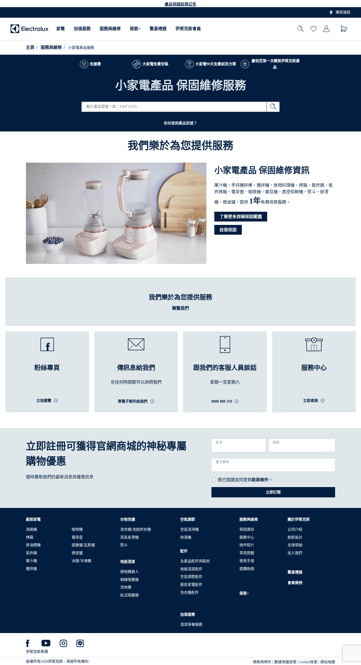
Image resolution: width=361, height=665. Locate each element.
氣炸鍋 (31, 553)
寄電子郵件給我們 (132, 401)
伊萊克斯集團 (37, 652)
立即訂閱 (273, 492)
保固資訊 (246, 529)
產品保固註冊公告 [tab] (180, 4)
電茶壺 (77, 537)
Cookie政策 (308, 662)
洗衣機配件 (189, 593)
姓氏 (276, 442)
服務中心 (246, 537)
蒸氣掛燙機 (129, 537)
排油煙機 (33, 545)
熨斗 (124, 545)
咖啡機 (77, 529)
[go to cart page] (344, 29)
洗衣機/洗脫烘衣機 (135, 529)
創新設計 (295, 537)
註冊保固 (228, 230)
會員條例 (295, 583)
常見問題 (246, 553)
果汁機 (31, 561)
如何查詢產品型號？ (180, 123)
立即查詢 (310, 401)
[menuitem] (60, 29)
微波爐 (77, 553)
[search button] (273, 107)
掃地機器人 (129, 572)
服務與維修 (110, 29)
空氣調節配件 (191, 577)
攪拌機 (31, 569)
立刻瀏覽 (43, 401)
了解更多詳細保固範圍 (241, 216)
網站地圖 (327, 662)
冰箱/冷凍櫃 (81, 561)
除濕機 (185, 537)
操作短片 (246, 545)
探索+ (135, 29)
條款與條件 (262, 662)
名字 (219, 442)
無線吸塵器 (129, 580)
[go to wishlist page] (313, 29)
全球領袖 (295, 545)
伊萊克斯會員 (188, 29)
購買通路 (343, 13)
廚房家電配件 (191, 585)
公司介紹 (295, 529)
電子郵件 (222, 462)
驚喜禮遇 (158, 29)
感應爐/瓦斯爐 (83, 545)
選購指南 (246, 569)
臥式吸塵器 (129, 595)
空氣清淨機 (189, 529)
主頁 (30, 47)
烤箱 (29, 537)
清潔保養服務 (191, 624)
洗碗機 (31, 529)
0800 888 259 (221, 401)
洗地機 (125, 587)
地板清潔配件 (191, 569)
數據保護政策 (285, 662)
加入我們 (295, 553)
